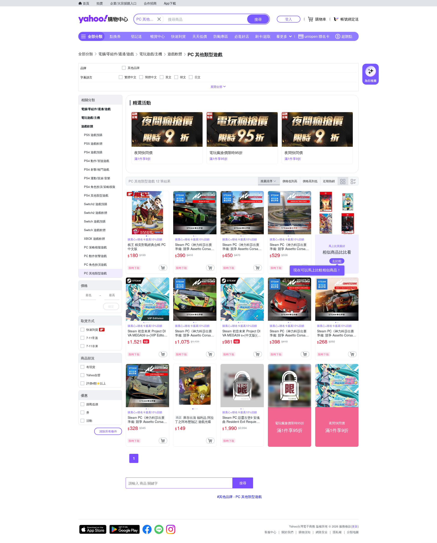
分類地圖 (353, 532)
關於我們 (287, 532)
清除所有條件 (108, 431)
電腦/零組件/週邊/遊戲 (96, 109)
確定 (111, 306)
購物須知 (304, 532)
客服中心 (270, 532)
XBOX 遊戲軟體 (94, 238)
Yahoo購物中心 (103, 19)
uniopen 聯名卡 (317, 36)
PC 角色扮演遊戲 (95, 264)
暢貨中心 (157, 36)
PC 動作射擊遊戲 (95, 256)
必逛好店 (241, 36)
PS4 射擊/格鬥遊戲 (96, 169)
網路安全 (322, 532)
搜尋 (242, 482)
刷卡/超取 (263, 36)
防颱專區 (220, 36)
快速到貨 (178, 36)
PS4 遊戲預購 (93, 152)
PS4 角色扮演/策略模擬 (99, 186)
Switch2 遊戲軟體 (95, 212)
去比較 (337, 261)
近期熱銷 (329, 181)
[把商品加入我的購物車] (163, 268)
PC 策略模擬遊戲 (95, 247)
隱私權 (337, 532)
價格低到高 (289, 181)
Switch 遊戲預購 (95, 221)
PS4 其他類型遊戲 (96, 195)
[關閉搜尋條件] (159, 19)
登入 (288, 19)
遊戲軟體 (87, 126)
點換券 (115, 36)
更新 (355, 526)
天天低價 (199, 36)
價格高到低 (310, 181)
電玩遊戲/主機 (90, 117)
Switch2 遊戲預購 (95, 204)
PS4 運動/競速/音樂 (97, 178)
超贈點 (346, 36)
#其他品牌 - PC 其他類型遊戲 (239, 496)
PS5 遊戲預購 (93, 135)
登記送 (136, 36)
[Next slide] (166, 212)
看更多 (281, 36)
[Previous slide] (129, 212)
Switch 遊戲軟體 (95, 230)
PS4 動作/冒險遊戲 (96, 161)
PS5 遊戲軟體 (93, 143)
